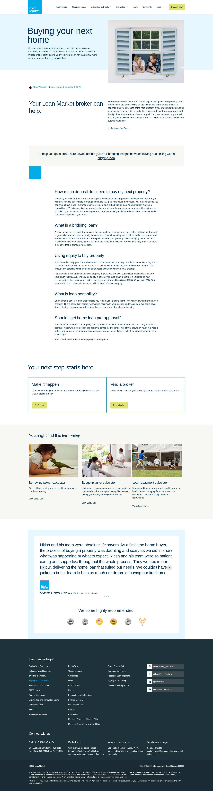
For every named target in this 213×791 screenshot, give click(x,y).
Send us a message (157, 742)
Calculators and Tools (100, 7)
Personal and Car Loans (39, 685)
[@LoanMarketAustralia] (149, 674)
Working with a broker (38, 714)
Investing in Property (37, 676)
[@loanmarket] (149, 681)
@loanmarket (158, 682)
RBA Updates (74, 685)
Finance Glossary (75, 700)
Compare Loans (79, 7)
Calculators (73, 676)
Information (120, 7)
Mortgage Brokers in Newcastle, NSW (84, 724)
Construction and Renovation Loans (44, 700)
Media (70, 690)
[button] (43, 567)
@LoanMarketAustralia (162, 674)
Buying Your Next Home (39, 681)
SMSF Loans (34, 690)
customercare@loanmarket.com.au (162, 751)
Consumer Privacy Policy (118, 685)
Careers (71, 710)
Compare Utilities (36, 705)
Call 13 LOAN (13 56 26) (41, 742)
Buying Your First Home (39, 666)
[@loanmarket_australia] (149, 666)
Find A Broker (61, 7)
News (135, 7)
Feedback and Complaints (119, 676)
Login (159, 7)
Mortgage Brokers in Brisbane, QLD (83, 719)
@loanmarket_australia (163, 666)
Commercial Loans (37, 695)
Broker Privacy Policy (116, 666)
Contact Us (147, 7)
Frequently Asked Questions (80, 695)
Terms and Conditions (117, 671)
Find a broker (75, 742)
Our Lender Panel (75, 705)
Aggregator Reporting (117, 681)
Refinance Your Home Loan (40, 671)
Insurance (33, 710)
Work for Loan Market (119, 742)
